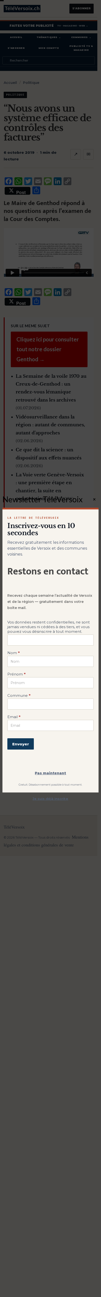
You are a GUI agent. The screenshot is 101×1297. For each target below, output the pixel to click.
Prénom (16, 674)
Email (13, 716)
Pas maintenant (50, 773)
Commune (18, 695)
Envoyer (20, 744)
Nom (13, 652)
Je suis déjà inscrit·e (50, 799)
